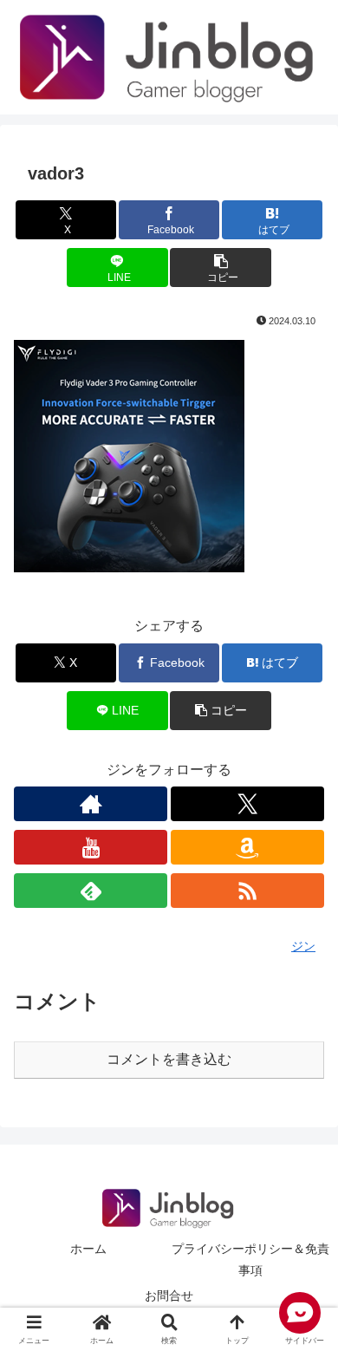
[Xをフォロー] (247, 803)
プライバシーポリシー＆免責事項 (250, 1259)
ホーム (88, 1249)
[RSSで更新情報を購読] (247, 890)
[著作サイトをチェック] (90, 803)
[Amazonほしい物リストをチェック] (247, 847)
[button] (220, 267)
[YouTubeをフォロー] (90, 847)
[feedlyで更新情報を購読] (90, 890)
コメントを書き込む (169, 1059)
